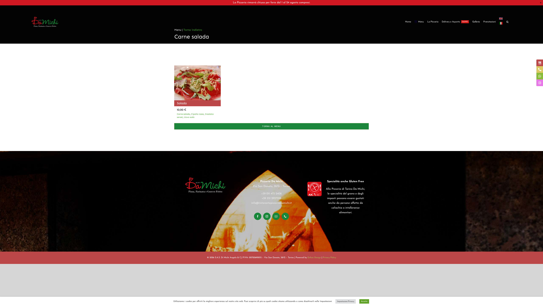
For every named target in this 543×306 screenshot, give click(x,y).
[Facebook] (257, 216)
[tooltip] (539, 63)
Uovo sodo (189, 117)
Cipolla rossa (197, 114)
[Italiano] (501, 25)
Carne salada (183, 114)
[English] (501, 18)
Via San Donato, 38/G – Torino (271, 186)
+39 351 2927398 (271, 198)
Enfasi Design (314, 258)
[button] (507, 21)
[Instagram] (267, 216)
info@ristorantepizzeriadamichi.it (271, 203)
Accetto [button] (364, 301)
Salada (182, 103)
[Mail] (276, 216)
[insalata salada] (197, 66)
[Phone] (285, 216)
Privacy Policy (329, 258)
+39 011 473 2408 (271, 193)
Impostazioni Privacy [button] (345, 301)
